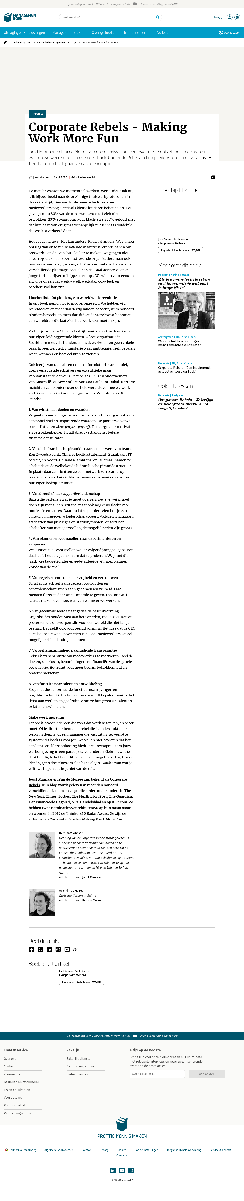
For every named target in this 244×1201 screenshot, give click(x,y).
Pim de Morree (74, 151)
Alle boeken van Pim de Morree (81, 900)
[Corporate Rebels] (171, 215)
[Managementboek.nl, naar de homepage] (21, 21)
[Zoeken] (157, 17)
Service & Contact (220, 1150)
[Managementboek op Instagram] (131, 1170)
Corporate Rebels (124, 157)
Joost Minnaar (41, 177)
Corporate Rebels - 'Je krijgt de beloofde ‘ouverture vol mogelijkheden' (185, 404)
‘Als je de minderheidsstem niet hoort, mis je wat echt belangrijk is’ (184, 283)
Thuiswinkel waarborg (22, 1150)
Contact (9, 1066)
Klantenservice (16, 1050)
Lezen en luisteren (17, 1090)
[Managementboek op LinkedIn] (113, 1170)
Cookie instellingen (146, 1150)
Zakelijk (73, 1050)
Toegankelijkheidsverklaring (184, 1150)
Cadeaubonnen (77, 1074)
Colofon (86, 1150)
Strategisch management (51, 42)
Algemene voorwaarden (58, 1150)
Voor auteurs (13, 1097)
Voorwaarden (13, 1074)
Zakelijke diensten (79, 1058)
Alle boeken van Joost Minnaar (80, 877)
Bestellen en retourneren (22, 1082)
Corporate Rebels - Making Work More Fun (94, 42)
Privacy (104, 1150)
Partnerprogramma (17, 1113)
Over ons (10, 1058)
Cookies (121, 1150)
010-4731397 (232, 32)
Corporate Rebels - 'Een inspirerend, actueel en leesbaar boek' (184, 369)
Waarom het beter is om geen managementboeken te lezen (179, 343)
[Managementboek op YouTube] (122, 1170)
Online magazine (22, 42)
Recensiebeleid (14, 1105)
